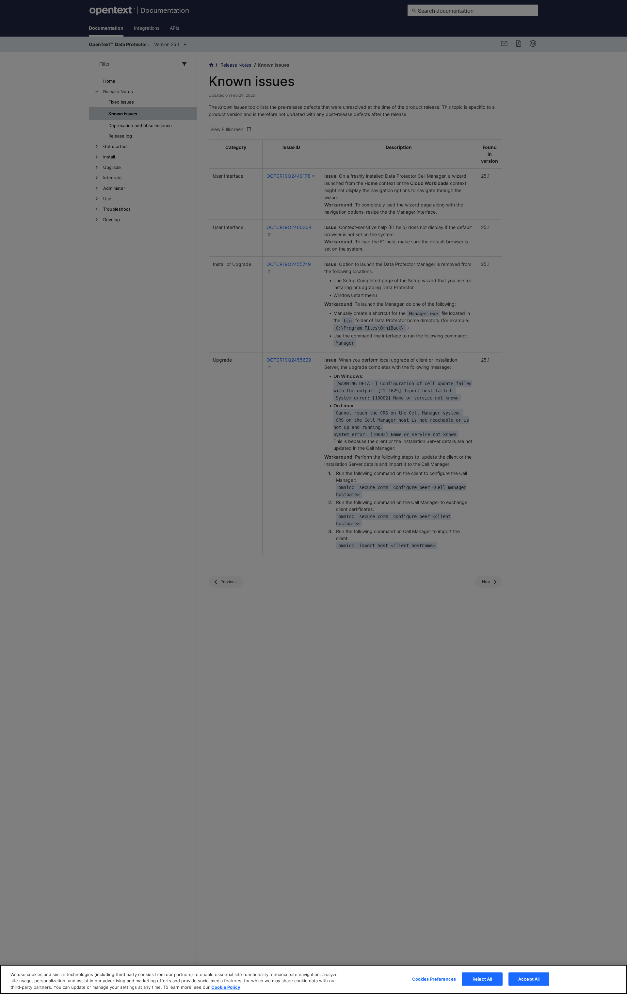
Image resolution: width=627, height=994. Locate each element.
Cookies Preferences (434, 978)
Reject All (482, 978)
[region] (313, 979)
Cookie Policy (225, 987)
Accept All (528, 978)
